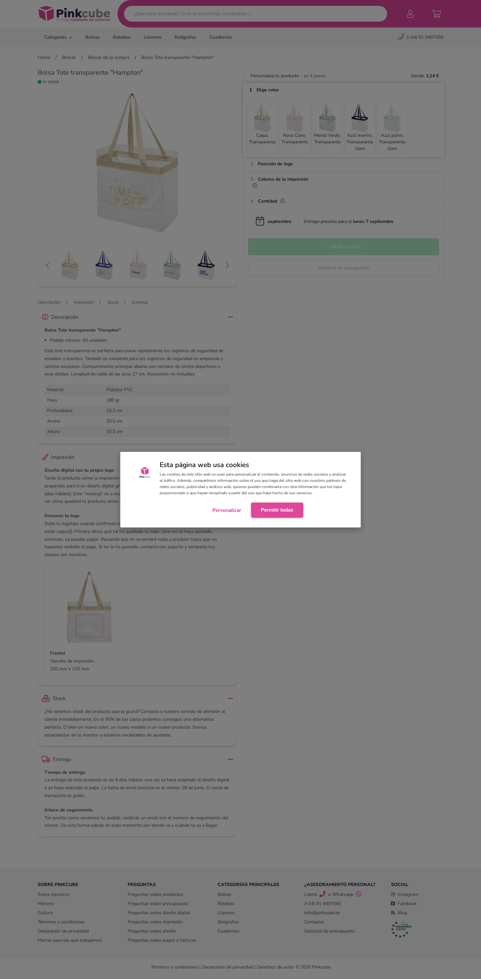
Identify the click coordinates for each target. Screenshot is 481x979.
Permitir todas (277, 510)
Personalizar (226, 510)
